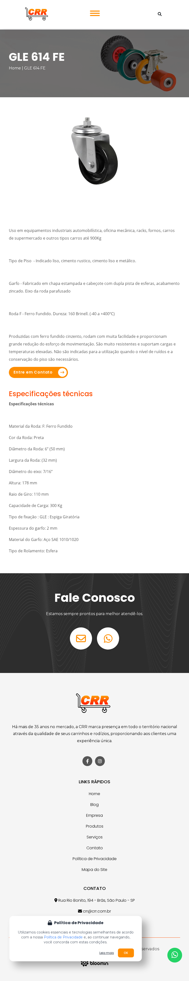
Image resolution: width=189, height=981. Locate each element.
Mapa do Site (94, 869)
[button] (93, 12)
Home (15, 68)
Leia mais (106, 953)
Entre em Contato (33, 372)
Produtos (94, 826)
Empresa (94, 815)
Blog (94, 804)
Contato (94, 848)
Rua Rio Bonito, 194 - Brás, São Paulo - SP (96, 900)
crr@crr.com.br (96, 911)
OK (126, 953)
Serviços (95, 837)
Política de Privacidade (95, 859)
